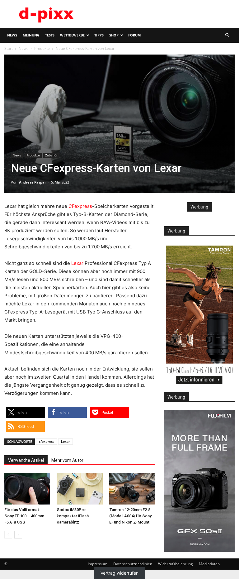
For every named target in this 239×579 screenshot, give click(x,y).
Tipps (99, 35)
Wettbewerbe (72, 35)
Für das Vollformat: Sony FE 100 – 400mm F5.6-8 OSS (24, 515)
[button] (227, 35)
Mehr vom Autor (67, 460)
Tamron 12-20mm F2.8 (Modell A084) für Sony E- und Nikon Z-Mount (130, 515)
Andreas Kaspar (32, 182)
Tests (49, 35)
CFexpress (80, 206)
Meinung (31, 35)
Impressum (97, 564)
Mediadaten (209, 564)
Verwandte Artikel (26, 460)
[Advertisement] (161, 14)
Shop (114, 35)
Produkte (42, 48)
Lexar (77, 263)
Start (8, 48)
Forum (134, 35)
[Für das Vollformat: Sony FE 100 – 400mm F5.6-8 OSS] (27, 489)
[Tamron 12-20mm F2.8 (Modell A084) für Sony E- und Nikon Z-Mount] (132, 489)
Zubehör (51, 155)
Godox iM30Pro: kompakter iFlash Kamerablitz (73, 515)
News (12, 35)
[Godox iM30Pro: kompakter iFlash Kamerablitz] (79, 489)
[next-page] (18, 534)
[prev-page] (8, 534)
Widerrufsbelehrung (175, 564)
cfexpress (46, 441)
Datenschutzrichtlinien (132, 564)
